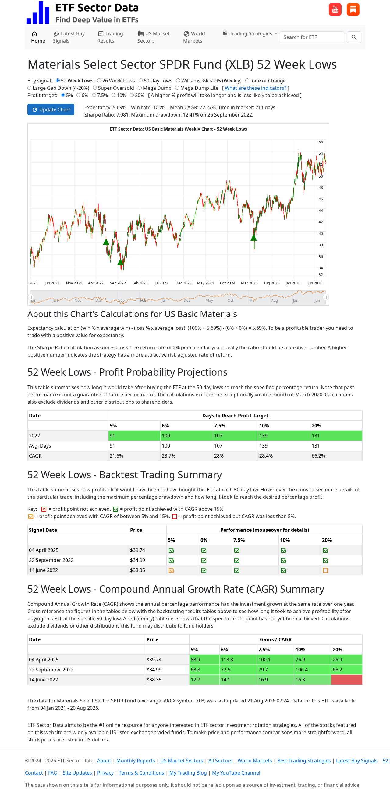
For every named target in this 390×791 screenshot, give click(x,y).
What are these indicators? (255, 88)
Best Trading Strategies (304, 760)
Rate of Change (268, 80)
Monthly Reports (135, 760)
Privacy (105, 772)
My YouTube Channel (236, 772)
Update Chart (50, 110)
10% (121, 95)
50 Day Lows (158, 80)
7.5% (102, 95)
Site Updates (77, 772)
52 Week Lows (77, 80)
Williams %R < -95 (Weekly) (211, 80)
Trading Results (110, 37)
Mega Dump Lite (199, 88)
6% (85, 95)
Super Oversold (116, 88)
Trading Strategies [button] (247, 34)
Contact (34, 772)
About (104, 760)
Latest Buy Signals (69, 37)
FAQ (53, 772)
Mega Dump (157, 88)
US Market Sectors (153, 37)
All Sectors (220, 760)
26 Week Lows (118, 80)
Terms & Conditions (141, 772)
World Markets (194, 37)
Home (38, 37)
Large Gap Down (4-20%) (61, 88)
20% (139, 95)
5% (69, 95)
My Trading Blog (188, 772)
